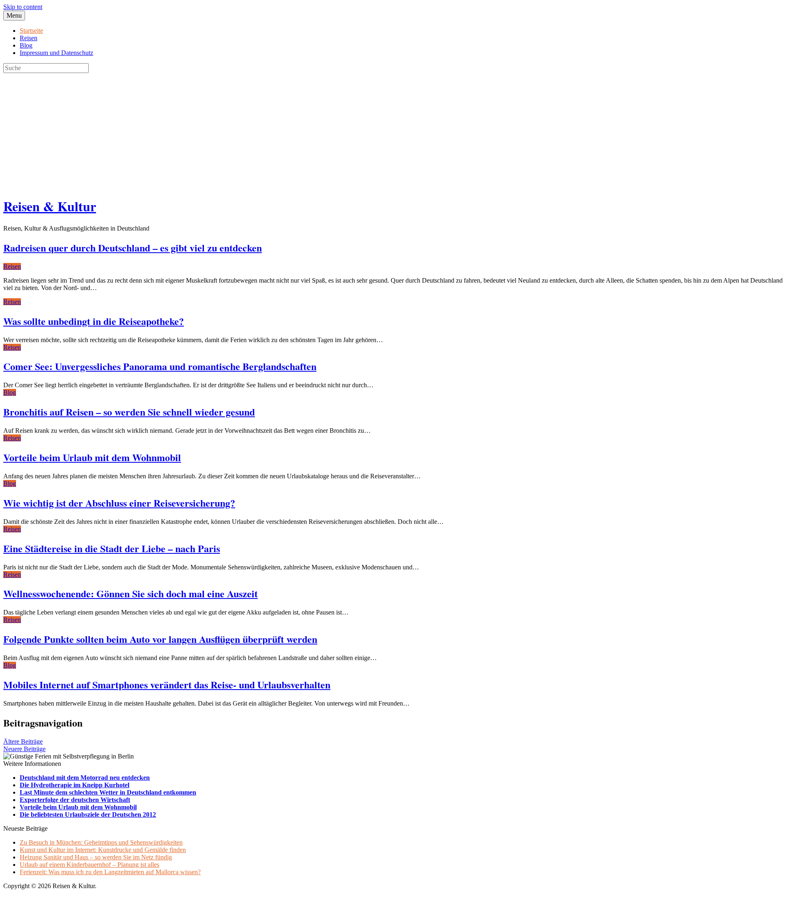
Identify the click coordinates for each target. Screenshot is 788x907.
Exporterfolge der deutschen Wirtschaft (75, 799)
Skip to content (22, 6)
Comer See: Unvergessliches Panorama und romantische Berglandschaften (159, 366)
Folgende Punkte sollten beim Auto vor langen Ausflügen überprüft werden (160, 639)
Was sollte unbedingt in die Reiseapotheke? (93, 321)
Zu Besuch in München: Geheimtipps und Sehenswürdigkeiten (101, 842)
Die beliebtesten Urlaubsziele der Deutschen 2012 (88, 814)
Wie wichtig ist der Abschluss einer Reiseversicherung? (119, 503)
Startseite (31, 30)
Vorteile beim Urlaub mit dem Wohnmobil (92, 457)
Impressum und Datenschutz (56, 52)
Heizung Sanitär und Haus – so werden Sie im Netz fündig (96, 857)
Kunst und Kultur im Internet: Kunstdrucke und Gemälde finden (103, 849)
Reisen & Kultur (49, 206)
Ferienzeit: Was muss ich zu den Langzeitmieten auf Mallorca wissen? (110, 871)
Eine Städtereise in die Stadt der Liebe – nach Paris (111, 548)
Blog (26, 45)
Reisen (28, 37)
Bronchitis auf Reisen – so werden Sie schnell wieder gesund (129, 411)
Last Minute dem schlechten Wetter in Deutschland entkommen (108, 792)
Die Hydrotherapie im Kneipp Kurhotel (74, 784)
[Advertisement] (249, 130)
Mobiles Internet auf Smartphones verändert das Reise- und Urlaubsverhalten (166, 684)
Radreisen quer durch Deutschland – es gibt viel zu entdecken (132, 247)
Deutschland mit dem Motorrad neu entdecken (85, 777)
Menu (14, 15)
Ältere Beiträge (23, 741)
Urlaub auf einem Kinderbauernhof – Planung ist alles (89, 864)
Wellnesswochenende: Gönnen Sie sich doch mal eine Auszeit (130, 593)
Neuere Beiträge (24, 748)
